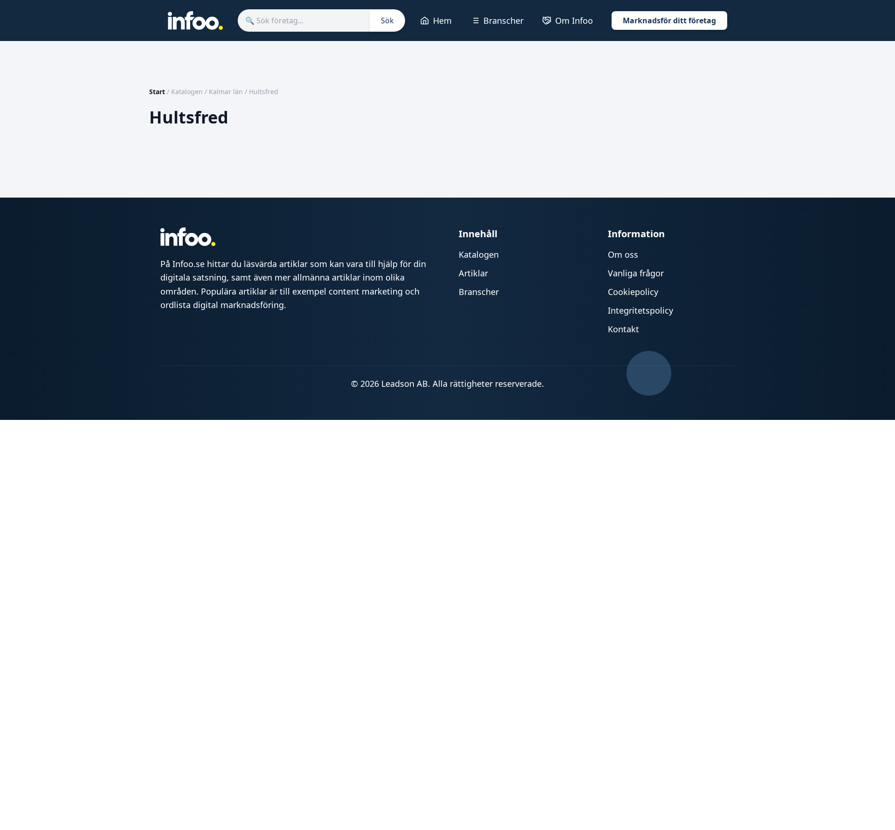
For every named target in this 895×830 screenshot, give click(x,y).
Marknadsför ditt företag (669, 20)
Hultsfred (263, 91)
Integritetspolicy (640, 310)
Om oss (623, 254)
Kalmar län (226, 91)
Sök (387, 20)
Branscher (503, 20)
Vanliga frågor (636, 273)
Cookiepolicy (633, 291)
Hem (442, 20)
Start (157, 91)
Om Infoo (574, 20)
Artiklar (473, 273)
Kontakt (623, 329)
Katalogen (187, 91)
